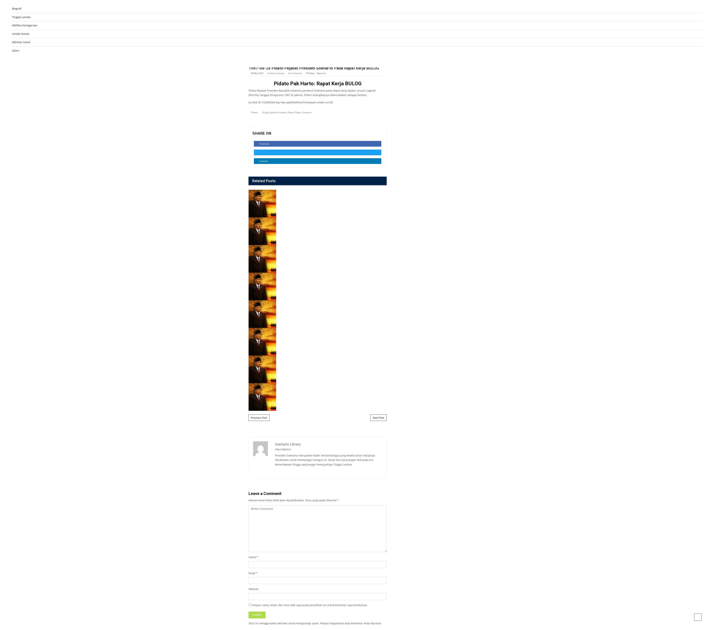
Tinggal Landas (21, 17)
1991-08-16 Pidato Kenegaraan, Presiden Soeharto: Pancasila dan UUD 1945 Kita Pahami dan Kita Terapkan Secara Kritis (318, 345)
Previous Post (259, 417)
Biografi (16, 8)
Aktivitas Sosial (21, 42)
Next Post (378, 417)
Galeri (15, 50)
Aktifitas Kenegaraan (24, 25)
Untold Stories (20, 34)
